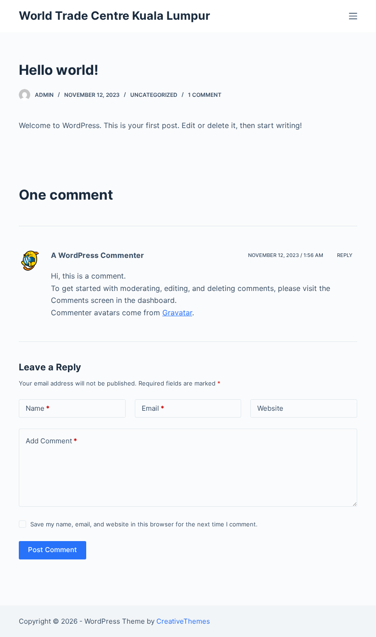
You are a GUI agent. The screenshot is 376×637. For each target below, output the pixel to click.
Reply (345, 255)
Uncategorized (153, 94)
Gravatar (177, 312)
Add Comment (51, 440)
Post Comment (52, 549)
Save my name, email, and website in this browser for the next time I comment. (144, 524)
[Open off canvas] (353, 16)
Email (153, 408)
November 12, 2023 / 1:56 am (285, 255)
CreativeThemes (183, 621)
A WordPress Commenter (97, 255)
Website (270, 408)
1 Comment (204, 94)
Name (38, 408)
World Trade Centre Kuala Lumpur (114, 15)
